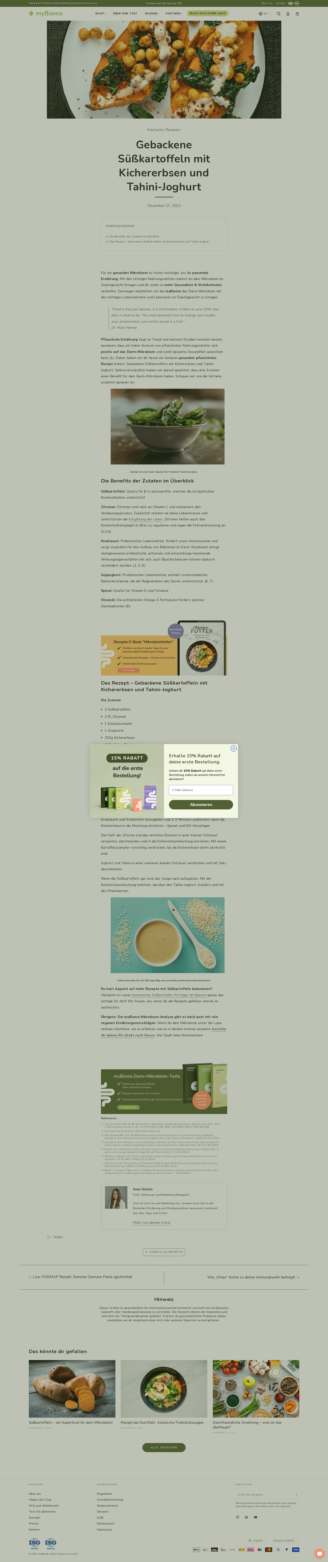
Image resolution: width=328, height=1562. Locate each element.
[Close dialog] (234, 748)
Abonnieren (201, 805)
